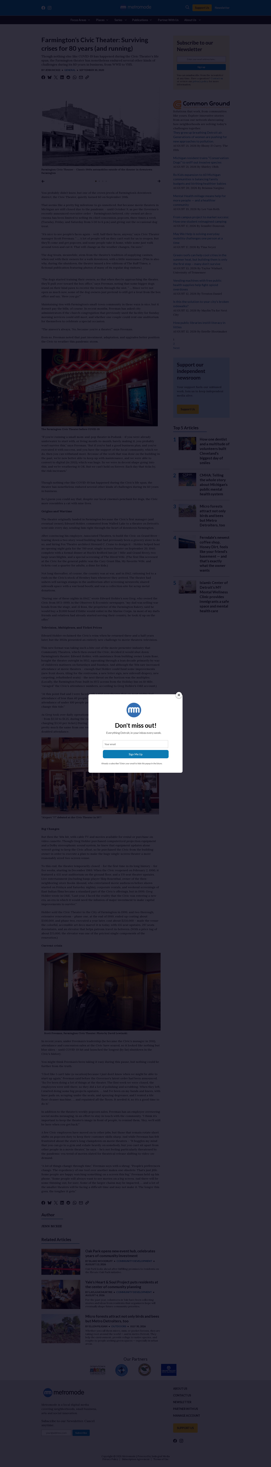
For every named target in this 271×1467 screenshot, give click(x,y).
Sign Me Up (136, 754)
